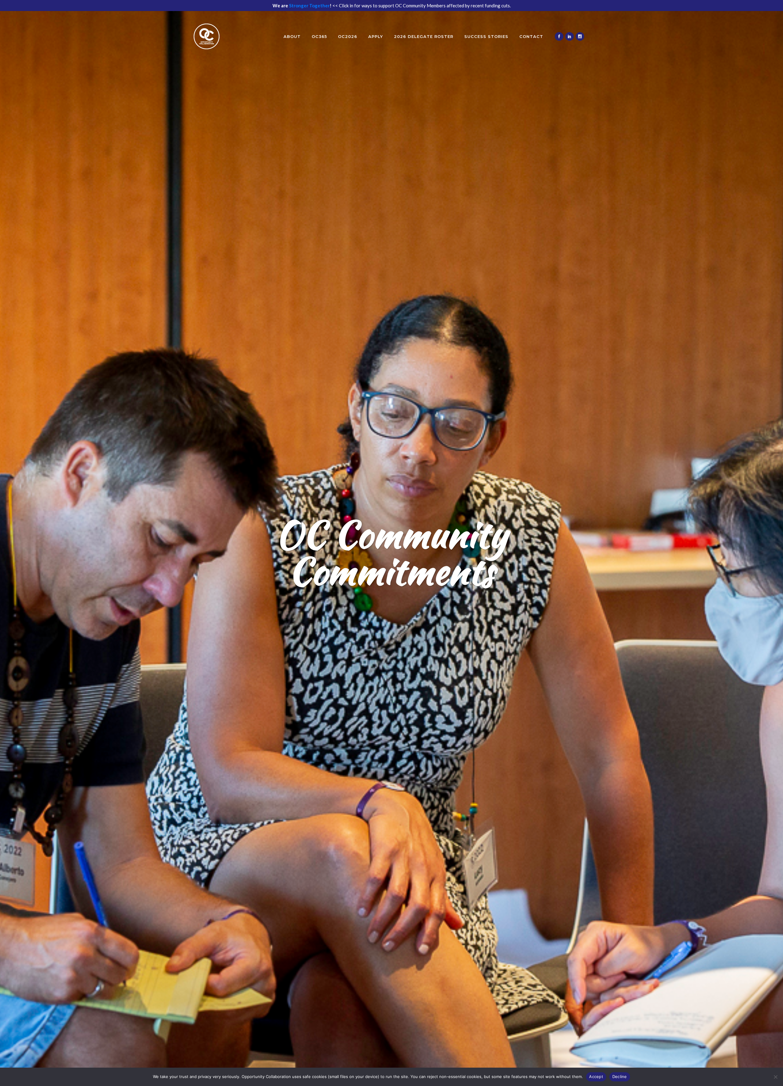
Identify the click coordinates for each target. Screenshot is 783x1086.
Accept (596, 1076)
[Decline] (775, 1077)
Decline (619, 1076)
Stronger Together (309, 5)
